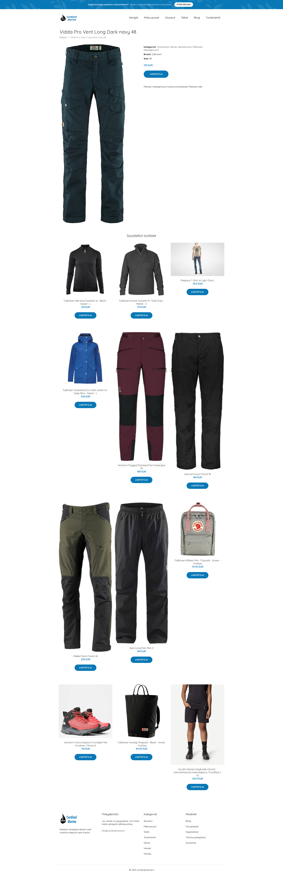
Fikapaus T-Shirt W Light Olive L (197, 280)
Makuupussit (151, 17)
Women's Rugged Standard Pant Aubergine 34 (141, 467)
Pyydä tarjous (184, 4)
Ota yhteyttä (192, 826)
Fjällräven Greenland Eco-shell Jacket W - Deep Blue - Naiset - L (85, 392)
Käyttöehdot (192, 832)
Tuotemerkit (213, 17)
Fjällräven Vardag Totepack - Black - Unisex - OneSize (141, 744)
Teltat (184, 17)
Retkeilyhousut (151, 50)
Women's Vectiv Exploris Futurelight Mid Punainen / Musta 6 (85, 744)
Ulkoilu (173, 47)
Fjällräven (197, 47)
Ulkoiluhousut (184, 47)
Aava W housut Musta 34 (197, 474)
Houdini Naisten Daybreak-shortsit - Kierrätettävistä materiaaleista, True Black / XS (197, 772)
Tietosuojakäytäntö (196, 837)
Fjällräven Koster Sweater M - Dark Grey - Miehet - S (141, 302)
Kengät (133, 17)
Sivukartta (191, 842)
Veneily (147, 853)
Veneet (147, 848)
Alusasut (170, 17)
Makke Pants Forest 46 (85, 656)
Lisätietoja (156, 74)
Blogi (197, 17)
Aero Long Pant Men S (141, 648)
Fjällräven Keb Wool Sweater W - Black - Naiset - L (85, 302)
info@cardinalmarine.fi (113, 830)
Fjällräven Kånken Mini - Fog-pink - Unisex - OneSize (198, 562)
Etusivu (63, 37)
